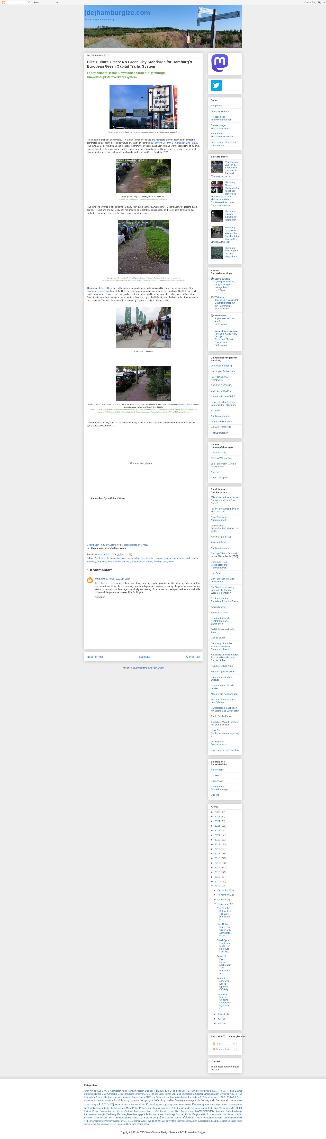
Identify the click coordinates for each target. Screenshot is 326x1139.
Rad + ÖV (153, 1111)
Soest (111, 1118)
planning (126, 561)
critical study (181, 288)
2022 (218, 830)
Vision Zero (126, 1121)
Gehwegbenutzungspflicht (187, 1100)
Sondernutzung (123, 1117)
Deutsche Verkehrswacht (136, 1094)
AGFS (106, 1091)
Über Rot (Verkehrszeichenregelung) (225, 733)
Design (121, 1094)
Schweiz (88, 1118)
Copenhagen (113, 558)
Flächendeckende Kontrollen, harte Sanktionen (220, 621)
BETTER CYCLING (221, 390)
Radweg (157, 561)
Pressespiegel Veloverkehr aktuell (221, 118)
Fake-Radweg (227, 1097)
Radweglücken (156, 1114)
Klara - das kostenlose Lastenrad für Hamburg (223, 403)
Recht (188, 1114)
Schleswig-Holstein (218, 1114)
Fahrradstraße (195, 1097)
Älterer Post (193, 656)
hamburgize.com (220, 111)
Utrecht (215, 794)
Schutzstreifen (235, 1114)
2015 (218, 863)
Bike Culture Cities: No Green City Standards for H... (224, 930)
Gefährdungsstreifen (164, 1100)
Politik (238, 1107)
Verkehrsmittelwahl (212, 1117)
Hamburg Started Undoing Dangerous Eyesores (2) (224, 1001)
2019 (218, 844)
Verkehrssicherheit (233, 1117)
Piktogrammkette (226, 1108)
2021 (218, 835)
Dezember (223, 890)
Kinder (142, 1104)
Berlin (172, 1091)
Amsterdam (100, 558)
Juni (220, 1023)
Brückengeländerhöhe (221, 1091)
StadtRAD (137, 1117)
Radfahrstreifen (204, 1111)
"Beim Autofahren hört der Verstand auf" (225, 510)
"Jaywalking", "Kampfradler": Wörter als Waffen (224, 528)
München (152, 1108)
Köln (224, 1104)
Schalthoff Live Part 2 (186, 143)
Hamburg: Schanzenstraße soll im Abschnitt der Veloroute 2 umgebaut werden (225, 234)
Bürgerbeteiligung (92, 1094)
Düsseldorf (187, 1094)
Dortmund (153, 1094)
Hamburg (101, 561)
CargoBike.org (218, 452)
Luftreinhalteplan (112, 1108)
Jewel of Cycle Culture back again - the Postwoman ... (224, 965)
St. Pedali (216, 410)
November (223, 894)
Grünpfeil (87, 1105)
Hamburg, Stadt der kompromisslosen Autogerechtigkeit (221, 646)
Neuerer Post (95, 656)
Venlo (199, 1118)
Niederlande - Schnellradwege (219, 788)
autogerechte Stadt (207, 1121)
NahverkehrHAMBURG (223, 396)
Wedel (144, 1121)
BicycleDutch (222, 278)
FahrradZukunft (219, 612)
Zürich (194, 1121)
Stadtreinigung (151, 1118)
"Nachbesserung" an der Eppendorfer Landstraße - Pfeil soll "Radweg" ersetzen (225, 169)
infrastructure (114, 561)
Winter (165, 1121)
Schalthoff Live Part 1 (162, 143)
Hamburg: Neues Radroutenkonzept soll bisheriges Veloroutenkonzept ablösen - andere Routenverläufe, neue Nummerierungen (225, 193)
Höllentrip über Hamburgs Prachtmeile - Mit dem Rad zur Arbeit (225, 657)
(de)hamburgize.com (117, 12)
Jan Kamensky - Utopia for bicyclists (223, 465)
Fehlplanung (122, 1100)
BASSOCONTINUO (221, 385)
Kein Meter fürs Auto (222, 665)
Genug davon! (218, 637)
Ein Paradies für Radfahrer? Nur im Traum (225, 600)
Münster (161, 1108)
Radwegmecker (219, 432)
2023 (218, 825)
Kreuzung (198, 1104)
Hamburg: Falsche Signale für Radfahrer (231, 215)
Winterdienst (174, 1121)
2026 (218, 812)
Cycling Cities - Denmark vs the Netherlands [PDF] (224, 555)
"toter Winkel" (90, 1091)
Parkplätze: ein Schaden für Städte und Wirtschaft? (225, 709)
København (217, 780)
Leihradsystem (235, 1104)
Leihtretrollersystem (93, 1108)
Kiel (136, 1104)
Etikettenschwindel (112, 1097)
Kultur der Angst (213, 1104)
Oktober (222, 899)
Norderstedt (206, 1108)
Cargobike (112, 1094)
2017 (218, 853)
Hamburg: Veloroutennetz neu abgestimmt (231, 252)
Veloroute (188, 1117)
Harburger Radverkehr (223, 371)
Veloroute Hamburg (221, 365)
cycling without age (93, 1124)
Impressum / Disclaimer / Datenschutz (224, 143)
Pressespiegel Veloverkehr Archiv (221, 126)
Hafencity (91, 561)
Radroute (219, 1111)
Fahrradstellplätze (179, 1097)
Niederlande (184, 1108)
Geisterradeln (222, 1100)
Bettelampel (181, 1091)
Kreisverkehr (185, 1104)
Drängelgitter (165, 1094)
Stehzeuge (166, 1117)
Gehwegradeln (208, 1100)
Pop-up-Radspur (108, 1111)
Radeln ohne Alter (169, 1111)
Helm (117, 1104)
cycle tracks (147, 558)
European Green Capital (166, 558)
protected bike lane (126, 1124)
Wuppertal (186, 1121)
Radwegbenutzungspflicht (132, 1114)
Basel (152, 1091)
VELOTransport (219, 477)
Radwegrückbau (174, 1114)
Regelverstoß (200, 1114)
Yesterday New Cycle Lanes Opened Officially (224, 984)
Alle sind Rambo (219, 542)
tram (165, 561)
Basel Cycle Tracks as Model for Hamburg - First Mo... (224, 946)
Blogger (201, 1132)
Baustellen (162, 1090)
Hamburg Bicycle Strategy (189, 404)
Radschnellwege (234, 1111)
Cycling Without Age (221, 458)
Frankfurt (135, 1100)
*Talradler (219, 297)
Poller (95, 1111)
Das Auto (216, 573)
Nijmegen (195, 1108)
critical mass (236, 1121)
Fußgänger (146, 1100)
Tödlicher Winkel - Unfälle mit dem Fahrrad (224, 723)
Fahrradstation (162, 1097)
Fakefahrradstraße (104, 1100)
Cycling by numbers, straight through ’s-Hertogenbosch (224, 284)
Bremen (200, 1091)
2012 (218, 876)
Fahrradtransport (210, 1097)
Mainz (129, 1108)
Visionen (136, 1121)
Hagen (95, 1104)
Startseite (144, 656)
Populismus (139, 1111)
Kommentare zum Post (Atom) (149, 668)
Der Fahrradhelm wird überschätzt (222, 580)
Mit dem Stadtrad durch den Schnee (223, 701)
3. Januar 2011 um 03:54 (118, 578)
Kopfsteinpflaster (170, 1104)
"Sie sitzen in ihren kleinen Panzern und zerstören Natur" (225, 500)
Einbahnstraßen (211, 1094)
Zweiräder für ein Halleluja (225, 750)
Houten (215, 775)
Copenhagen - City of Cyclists (101, 545)
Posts (218, 1043)
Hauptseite (216, 105)
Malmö (135, 1108)
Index (131, 1104)
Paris (215, 1108)
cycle (123, 558)
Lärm (122, 1108)
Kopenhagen (154, 1104)
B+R (147, 1091)
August (222, 1014)
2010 (218, 886)
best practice (223, 1121)
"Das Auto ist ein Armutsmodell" (219, 518)
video (171, 561)
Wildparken (154, 1120)
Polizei (87, 1111)
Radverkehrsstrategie (141, 561)
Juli (220, 1018)
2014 (218, 867)
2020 (218, 839)
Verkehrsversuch (113, 1121)
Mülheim (143, 1108)
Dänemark (176, 1094)
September (224, 904)
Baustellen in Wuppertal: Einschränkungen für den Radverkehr (226, 303)
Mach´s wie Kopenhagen (224, 694)
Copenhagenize (129, 545)
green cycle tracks (189, 558)
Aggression (115, 1091)
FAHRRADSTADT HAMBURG (220, 378)
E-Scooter (198, 1094)
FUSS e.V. (150, 1097)
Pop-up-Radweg (125, 1111)
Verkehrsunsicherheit (94, 1121)
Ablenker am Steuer (221, 536)
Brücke (207, 1091)
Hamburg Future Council (99, 291)
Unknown (100, 578)
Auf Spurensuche (220, 416)
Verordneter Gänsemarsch (218, 743)
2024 (218, 821)
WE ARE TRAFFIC (221, 427)
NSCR (175, 1108)
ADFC (100, 1091)
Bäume (238, 1091)
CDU (104, 1094)
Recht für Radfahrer (221, 716)
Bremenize (220, 315)
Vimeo (144, 545)
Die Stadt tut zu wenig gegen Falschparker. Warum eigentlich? (222, 590)
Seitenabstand (100, 1118)
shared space (143, 1124)
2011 (217, 881)
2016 (218, 858)
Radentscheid (187, 1111)
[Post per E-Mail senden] (130, 554)
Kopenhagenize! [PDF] (223, 671)
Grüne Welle (236, 1100)
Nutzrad (215, 472)
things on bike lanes (221, 421)
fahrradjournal (218, 607)
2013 (218, 872)
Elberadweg (89, 1097)
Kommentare (222, 1049)
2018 (218, 849)
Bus (232, 1091)
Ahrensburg (127, 1091)
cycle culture (134, 558)
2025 (218, 816)
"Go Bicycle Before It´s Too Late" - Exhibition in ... (224, 914)
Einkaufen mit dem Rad (231, 1094)
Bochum (192, 1091)
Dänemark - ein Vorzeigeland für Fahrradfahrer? (219, 564)
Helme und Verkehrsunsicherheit (222, 135)
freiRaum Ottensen (109, 1124)
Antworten (100, 597)
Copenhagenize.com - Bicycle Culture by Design (226, 334)
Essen (99, 1097)
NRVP (168, 1108)
